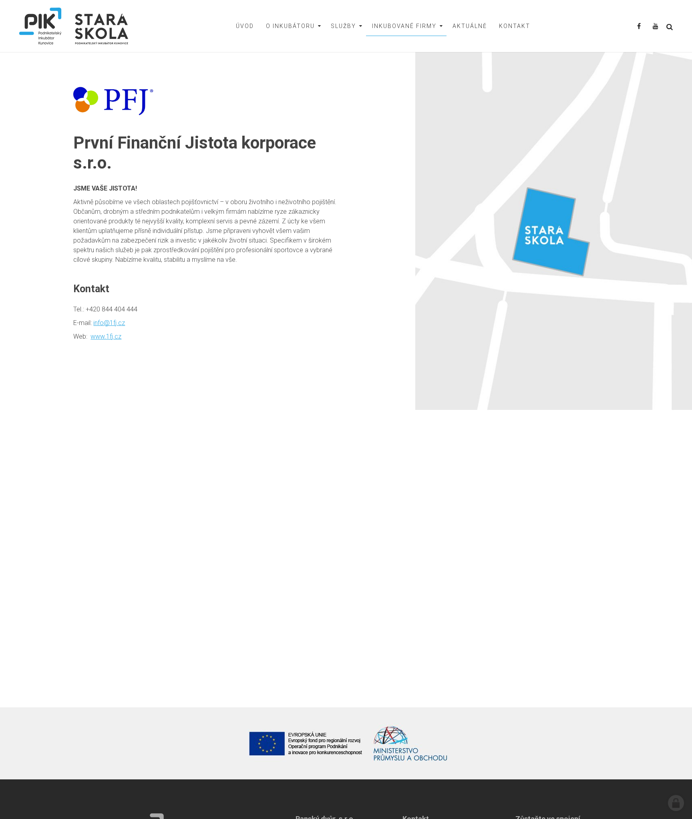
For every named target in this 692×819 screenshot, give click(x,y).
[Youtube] (655, 26)
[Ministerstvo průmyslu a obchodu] (410, 743)
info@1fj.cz (109, 323)
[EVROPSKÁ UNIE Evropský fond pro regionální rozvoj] (305, 743)
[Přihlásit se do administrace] (676, 803)
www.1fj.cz (106, 336)
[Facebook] (639, 26)
